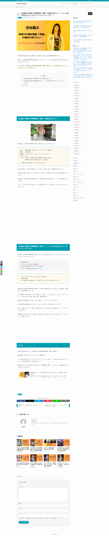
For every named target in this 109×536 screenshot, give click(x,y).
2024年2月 (76, 116)
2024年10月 (76, 95)
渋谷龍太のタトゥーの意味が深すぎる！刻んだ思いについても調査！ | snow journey (48, 373)
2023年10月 (76, 127)
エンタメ (19, 17)
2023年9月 (76, 129)
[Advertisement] (43, 101)
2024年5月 (76, 108)
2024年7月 (76, 103)
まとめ (25, 84)
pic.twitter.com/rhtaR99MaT (37, 266)
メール (20, 508)
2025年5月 (76, 93)
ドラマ (76, 189)
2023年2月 (76, 148)
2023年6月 (76, 137)
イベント (76, 171)
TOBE (76, 166)
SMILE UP (77, 163)
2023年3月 (76, 145)
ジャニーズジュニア (79, 181)
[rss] (90, 0)
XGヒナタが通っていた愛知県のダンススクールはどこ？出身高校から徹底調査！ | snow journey (82, 57)
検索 (90, 13)
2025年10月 (76, 87)
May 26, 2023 (38, 268)
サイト (20, 513)
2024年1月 (76, 119)
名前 (20, 503)
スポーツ (76, 187)
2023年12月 (76, 122)
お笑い (76, 168)
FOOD (76, 160)
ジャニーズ (77, 179)
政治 (76, 195)
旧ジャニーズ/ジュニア (79, 197)
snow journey (21, 3)
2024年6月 (76, 106)
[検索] (91, 0)
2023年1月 (76, 151)
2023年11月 (76, 124)
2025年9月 (76, 90)
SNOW (23, 426)
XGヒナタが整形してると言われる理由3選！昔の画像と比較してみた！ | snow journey (82, 64)
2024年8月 (76, 101)
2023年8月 (76, 132)
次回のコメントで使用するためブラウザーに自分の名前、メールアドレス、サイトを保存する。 (39, 518)
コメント (21, 486)
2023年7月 (76, 135)
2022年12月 (76, 153)
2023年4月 (76, 143)
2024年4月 (76, 111)
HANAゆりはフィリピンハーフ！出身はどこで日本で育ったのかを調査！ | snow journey (82, 71)
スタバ (76, 184)
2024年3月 (76, 114)
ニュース (76, 192)
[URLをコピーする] (65, 401)
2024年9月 (76, 98)
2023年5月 (76, 140)
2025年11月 (76, 85)
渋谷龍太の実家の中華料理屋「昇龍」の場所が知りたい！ (38, 78)
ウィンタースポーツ (79, 174)
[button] (21, 401)
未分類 (76, 200)
